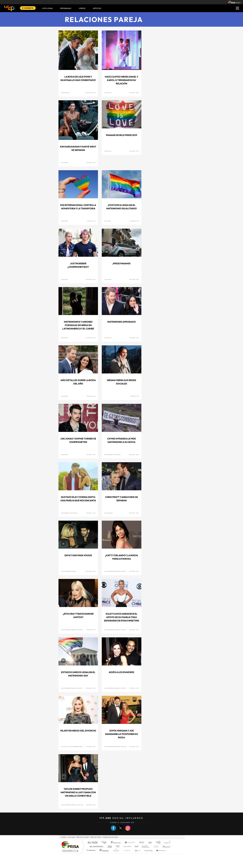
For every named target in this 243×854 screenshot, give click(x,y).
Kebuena (164, 846)
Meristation (160, 850)
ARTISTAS (97, 8)
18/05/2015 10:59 (134, 688)
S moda (137, 850)
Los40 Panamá (108, 454)
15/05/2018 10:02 (134, 337)
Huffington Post (96, 846)
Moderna (103, 850)
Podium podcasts (116, 850)
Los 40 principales (104, 842)
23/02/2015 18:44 (90, 805)
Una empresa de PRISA (70, 844)
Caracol (166, 842)
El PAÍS (92, 842)
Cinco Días (127, 846)
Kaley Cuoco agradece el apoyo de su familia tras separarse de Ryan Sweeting (121, 617)
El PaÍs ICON (127, 850)
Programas (65, 8)
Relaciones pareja (104, 19)
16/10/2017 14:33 (91, 454)
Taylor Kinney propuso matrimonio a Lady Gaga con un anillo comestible (78, 792)
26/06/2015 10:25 (90, 688)
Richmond (91, 850)
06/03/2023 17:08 (90, 92)
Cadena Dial (136, 846)
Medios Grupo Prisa (70, 850)
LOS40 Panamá (65, 92)
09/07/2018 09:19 (134, 279)
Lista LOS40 (47, 8)
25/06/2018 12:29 (90, 337)
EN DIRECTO (29, 8)
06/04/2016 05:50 (90, 571)
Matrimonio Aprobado (121, 321)
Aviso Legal (71, 837)
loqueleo (148, 850)
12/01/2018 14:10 (134, 396)
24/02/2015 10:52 (134, 746)
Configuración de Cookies (110, 837)
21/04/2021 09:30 (134, 92)
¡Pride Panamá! (122, 263)
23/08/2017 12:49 (90, 513)
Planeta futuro (155, 846)
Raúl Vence (107, 221)
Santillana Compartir (130, 842)
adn (157, 842)
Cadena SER (141, 842)
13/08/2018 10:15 (134, 221)
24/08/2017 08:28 (134, 454)
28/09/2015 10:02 (134, 629)
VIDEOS (82, 8)
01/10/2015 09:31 (90, 629)
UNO (110, 846)
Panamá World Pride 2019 (121, 135)
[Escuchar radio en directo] (23, 8)
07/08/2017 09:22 (134, 513)
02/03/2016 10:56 (134, 571)
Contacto (64, 837)
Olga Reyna (107, 92)
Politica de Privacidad (82, 837)
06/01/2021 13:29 (90, 162)
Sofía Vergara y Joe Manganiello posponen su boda (121, 734)
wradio (117, 846)
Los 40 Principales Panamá (68, 571)
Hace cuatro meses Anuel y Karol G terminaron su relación (121, 80)
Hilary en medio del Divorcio (78, 730)
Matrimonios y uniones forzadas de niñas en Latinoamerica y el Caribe (78, 325)
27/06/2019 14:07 (134, 151)
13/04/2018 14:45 (90, 396)
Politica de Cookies (95, 837)
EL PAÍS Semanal (145, 846)
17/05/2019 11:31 (91, 221)
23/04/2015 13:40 (90, 746)
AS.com (148, 842)
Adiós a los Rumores (121, 672)
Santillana (116, 842)
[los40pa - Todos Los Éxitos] (9, 8)
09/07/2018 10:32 (90, 279)
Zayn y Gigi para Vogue (78, 555)
